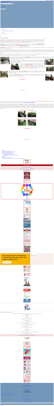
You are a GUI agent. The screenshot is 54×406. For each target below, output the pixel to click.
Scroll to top (1, 405)
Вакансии (3, 156)
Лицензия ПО (2, 404)
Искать (13, 3)
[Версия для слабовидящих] (50, 0)
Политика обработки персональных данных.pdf (6, 393)
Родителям (3, 150)
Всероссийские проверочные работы (9, 154)
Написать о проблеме (6, 262)
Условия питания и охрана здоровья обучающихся (9, 151)
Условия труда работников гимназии (7, 157)
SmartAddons (8, 404)
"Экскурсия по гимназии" (27, 396)
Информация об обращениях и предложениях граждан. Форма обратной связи (13, 158)
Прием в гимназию (4, 155)
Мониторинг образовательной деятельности (8, 30)
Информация (4, 29)
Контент (3, 32)
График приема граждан (27, 165)
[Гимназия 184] (4, 2)
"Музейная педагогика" (27, 400)
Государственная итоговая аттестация (7, 152)
